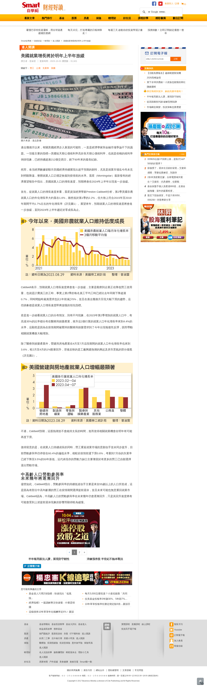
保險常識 (88, 643)
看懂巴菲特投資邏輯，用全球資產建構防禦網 (44, 31)
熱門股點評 (44, 633)
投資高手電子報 (128, 629)
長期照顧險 (52, 643)
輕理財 (112, 18)
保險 (98, 18)
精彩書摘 (160, 18)
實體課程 (125, 624)
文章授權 (126, 670)
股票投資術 (57, 633)
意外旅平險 (77, 643)
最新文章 (29, 18)
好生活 (127, 18)
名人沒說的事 (45, 652)
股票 (74, 18)
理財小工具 (83, 652)
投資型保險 (65, 643)
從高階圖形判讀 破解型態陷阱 (162, 101)
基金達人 (82, 624)
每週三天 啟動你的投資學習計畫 (125, 30)
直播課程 (136, 624)
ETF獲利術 (75, 633)
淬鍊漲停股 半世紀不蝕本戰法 (105, 558)
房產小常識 (69, 638)
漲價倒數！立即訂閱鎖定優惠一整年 (166, 31)
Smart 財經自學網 (32, 7)
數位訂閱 (178, 18)
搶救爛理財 (59, 652)
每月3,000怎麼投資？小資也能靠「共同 (106, 593)
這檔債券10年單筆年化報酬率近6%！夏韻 (51, 611)
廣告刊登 (87, 670)
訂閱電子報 (179, 635)
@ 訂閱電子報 (32, 566)
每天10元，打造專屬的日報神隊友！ (85, 31)
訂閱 (175, 59)
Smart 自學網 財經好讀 (54, 7)
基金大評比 (71, 624)
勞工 (32, 68)
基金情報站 (44, 624)
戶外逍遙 (53, 661)
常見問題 (139, 670)
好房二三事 (44, 638)
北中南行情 (57, 638)
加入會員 (178, 640)
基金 (61, 18)
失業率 (46, 68)
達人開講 (86, 633)
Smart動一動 (86, 661)
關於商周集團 (73, 670)
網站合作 (100, 670)
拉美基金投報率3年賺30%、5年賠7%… (106, 599)
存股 (66, 633)
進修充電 (74, 661)
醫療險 (42, 643)
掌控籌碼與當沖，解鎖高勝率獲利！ (165, 91)
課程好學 (143, 18)
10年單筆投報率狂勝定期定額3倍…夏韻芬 (107, 604)
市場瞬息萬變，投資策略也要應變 (164, 107)
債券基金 (58, 629)
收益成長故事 (45, 629)
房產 (86, 18)
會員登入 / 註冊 (172, 3)
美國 (53, 68)
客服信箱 (178, 646)
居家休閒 (43, 661)
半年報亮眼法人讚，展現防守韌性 (48, 558)
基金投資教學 (58, 624)
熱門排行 (47, 18)
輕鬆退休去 (71, 652)
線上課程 (146, 624)
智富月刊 (178, 624)
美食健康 (64, 661)
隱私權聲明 (113, 670)
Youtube (178, 629)
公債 (38, 68)
